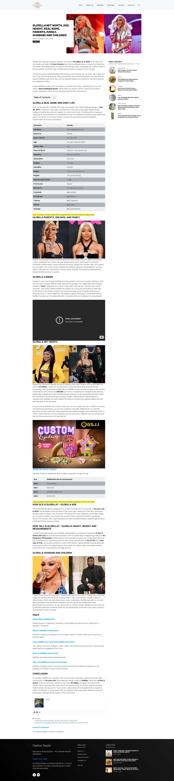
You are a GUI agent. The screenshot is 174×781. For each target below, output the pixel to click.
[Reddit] (37, 712)
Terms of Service (83, 757)
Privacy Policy (82, 754)
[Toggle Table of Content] (53, 97)
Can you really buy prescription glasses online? (128, 98)
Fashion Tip (89, 5)
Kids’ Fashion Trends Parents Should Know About (127, 71)
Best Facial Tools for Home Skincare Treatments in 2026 (127, 89)
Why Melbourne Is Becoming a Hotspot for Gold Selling (128, 80)
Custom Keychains (45, 414)
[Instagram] (39, 712)
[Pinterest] (34, 712)
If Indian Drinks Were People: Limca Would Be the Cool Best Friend (129, 116)
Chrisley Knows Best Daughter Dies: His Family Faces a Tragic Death (56, 720)
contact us (131, 5)
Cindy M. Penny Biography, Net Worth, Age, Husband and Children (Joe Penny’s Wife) (61, 723)
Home (80, 5)
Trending (36, 41)
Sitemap (80, 765)
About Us (80, 751)
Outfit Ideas (110, 5)
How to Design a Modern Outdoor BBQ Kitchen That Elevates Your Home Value (129, 107)
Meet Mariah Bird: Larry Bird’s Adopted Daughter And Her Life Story (70, 502)
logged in (46, 732)
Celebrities (100, 5)
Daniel (34, 39)
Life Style (121, 5)
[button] (138, 5)
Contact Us (82, 761)
